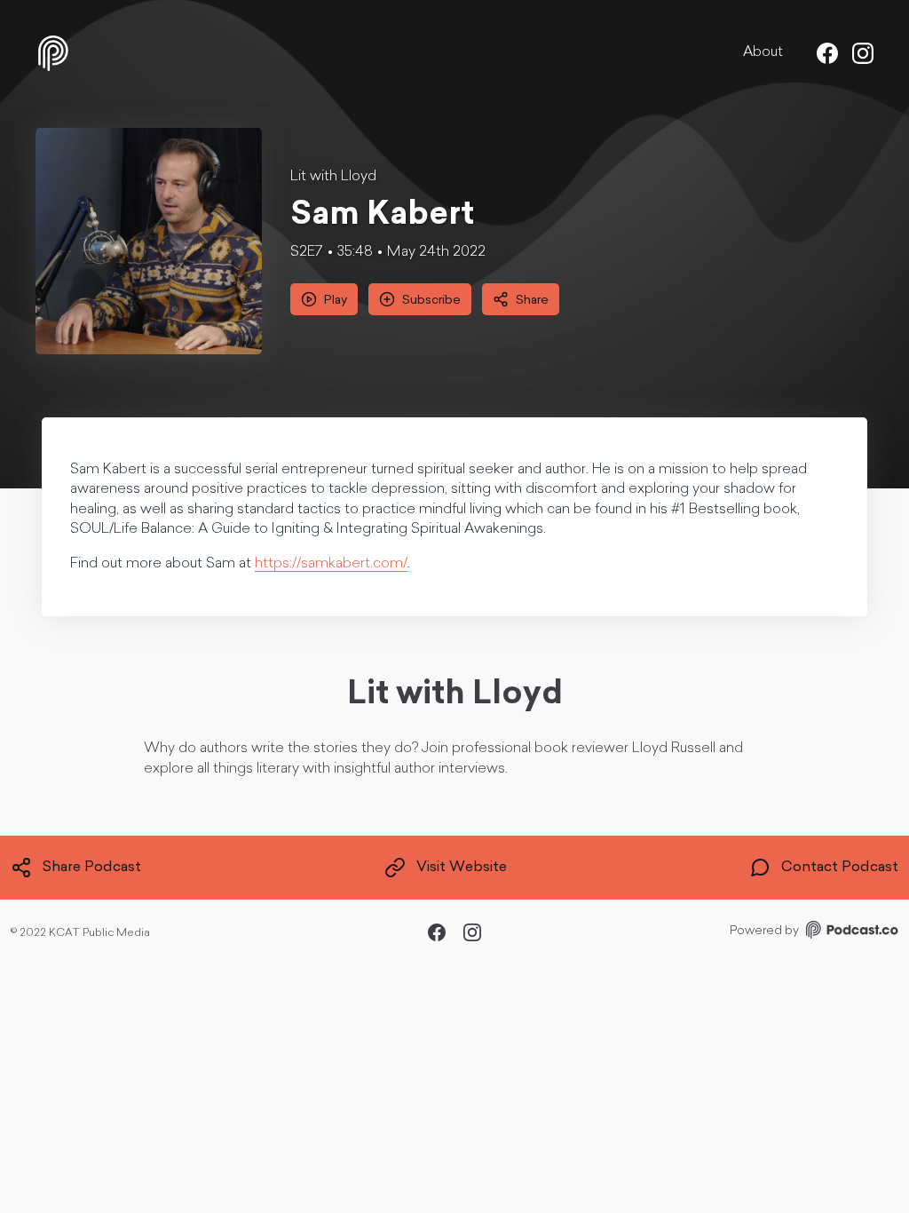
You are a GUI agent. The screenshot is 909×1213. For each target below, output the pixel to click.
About (763, 52)
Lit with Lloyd (333, 177)
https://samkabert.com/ (331, 564)
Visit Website (461, 867)
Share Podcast (92, 867)
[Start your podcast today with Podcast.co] (850, 933)
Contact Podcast (839, 867)
